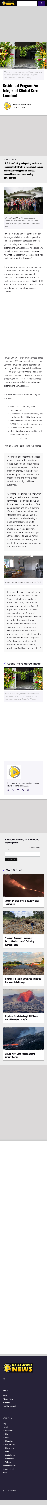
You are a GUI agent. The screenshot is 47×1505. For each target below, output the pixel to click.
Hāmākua (9, 1431)
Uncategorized (8, 1469)
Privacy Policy (8, 1399)
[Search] (41, 3)
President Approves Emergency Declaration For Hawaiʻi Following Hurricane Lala (19, 941)
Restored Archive (9, 1466)
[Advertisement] (23, 24)
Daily (4, 1424)
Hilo (6, 1434)
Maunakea (9, 1441)
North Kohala (10, 1445)
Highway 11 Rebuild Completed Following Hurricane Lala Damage (23, 980)
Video (5, 1473)
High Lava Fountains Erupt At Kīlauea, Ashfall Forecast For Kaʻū (22, 1017)
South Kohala (10, 1455)
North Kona (9, 1448)
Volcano (8, 1462)
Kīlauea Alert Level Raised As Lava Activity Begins (20, 1055)
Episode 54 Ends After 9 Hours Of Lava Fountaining (22, 902)
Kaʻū (7, 1438)
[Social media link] (8, 790)
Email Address (11, 850)
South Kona (9, 1459)
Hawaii (5, 1427)
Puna (7, 1452)
